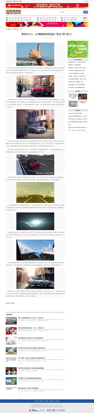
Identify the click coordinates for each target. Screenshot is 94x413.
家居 (10, 20)
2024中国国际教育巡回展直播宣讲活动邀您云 (78, 121)
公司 (24, 20)
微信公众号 (85, 20)
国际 (16, 17)
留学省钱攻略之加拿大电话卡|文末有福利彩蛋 (30, 338)
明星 (50, 17)
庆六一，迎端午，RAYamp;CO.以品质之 (76, 130)
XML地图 (46, 401)
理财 (27, 20)
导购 (47, 20)
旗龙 (13, 303)
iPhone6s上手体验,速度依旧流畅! (75, 113)
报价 (55, 20)
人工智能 (71, 17)
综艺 (44, 17)
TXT (54, 401)
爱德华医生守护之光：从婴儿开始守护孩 (77, 62)
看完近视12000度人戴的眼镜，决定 (75, 81)
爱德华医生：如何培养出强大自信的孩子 (77, 67)
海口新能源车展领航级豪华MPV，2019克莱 (77, 116)
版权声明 (58, 401)
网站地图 (51, 401)
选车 (44, 20)
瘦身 (75, 20)
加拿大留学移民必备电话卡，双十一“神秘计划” (31, 328)
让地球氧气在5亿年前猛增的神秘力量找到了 (30, 378)
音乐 (47, 17)
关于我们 (86, 1)
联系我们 (41, 401)
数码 (75, 17)
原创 (24, 17)
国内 (13, 17)
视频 (22, 17)
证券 (16, 20)
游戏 (41, 20)
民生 (19, 17)
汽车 (10, 17)
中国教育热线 (16, 29)
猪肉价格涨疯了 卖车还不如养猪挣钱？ (28, 388)
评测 (50, 20)
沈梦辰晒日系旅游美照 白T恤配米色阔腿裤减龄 (31, 368)
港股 (19, 20)
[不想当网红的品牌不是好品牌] (82, 102)
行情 (52, 20)
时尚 (65, 17)
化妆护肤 (71, 20)
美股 (22, 20)
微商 (65, 20)
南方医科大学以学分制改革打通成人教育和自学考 (31, 348)
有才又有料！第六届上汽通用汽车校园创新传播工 (31, 358)
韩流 (55, 17)
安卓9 (69, 124)
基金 (30, 20)
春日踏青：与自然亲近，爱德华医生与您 (77, 76)
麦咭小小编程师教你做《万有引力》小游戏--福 (31, 318)
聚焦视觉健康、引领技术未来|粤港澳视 (76, 84)
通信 (68, 17)
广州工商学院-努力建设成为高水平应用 (76, 70)
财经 (41, 17)
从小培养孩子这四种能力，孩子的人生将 (77, 79)
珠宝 (68, 20)
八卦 (52, 17)
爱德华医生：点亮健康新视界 (74, 64)
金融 (13, 20)
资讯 (21, 29)
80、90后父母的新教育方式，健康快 (76, 73)
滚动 (27, 17)
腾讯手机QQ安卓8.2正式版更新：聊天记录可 (77, 119)
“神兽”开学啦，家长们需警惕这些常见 (76, 87)
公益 (30, 17)
